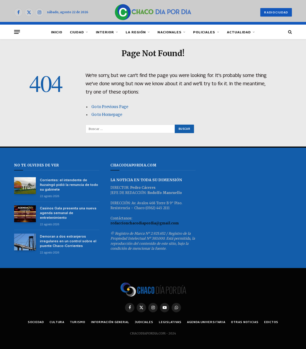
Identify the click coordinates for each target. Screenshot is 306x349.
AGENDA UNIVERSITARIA (206, 322)
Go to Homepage (106, 114)
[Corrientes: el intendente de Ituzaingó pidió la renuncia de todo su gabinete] (25, 185)
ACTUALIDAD (239, 32)
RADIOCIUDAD (276, 12)
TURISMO (77, 322)
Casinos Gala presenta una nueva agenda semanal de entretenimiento (68, 213)
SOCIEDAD (36, 322)
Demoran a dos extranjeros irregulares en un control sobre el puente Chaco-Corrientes (68, 241)
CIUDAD (77, 32)
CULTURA (57, 322)
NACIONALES (169, 32)
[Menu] (17, 32)
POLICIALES (204, 32)
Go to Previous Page (109, 106)
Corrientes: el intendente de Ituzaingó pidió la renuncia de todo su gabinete (69, 185)
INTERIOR (105, 32)
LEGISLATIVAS (170, 322)
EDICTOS (271, 322)
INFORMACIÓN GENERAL (110, 322)
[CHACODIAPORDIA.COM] (153, 12)
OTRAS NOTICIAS (245, 322)
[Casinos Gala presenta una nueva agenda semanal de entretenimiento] (25, 213)
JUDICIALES (144, 322)
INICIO (56, 32)
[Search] (289, 32)
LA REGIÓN (136, 32)
